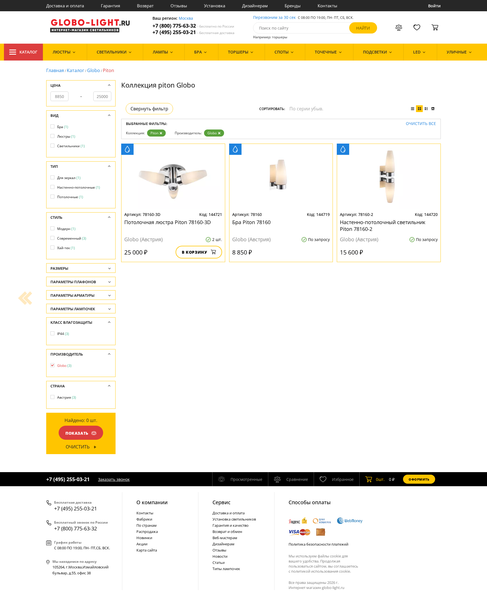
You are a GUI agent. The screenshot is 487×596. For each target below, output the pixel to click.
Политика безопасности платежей (318, 544)
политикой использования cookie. (321, 571)
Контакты (327, 5)
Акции (141, 543)
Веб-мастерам (224, 537)
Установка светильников (234, 519)
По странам (146, 525)
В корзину (194, 252)
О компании (152, 502)
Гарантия (110, 5)
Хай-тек (66, 247)
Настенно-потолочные (78, 187)
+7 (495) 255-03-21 (193, 32)
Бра (62, 126)
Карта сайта (146, 550)
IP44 (63, 333)
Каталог (28, 52)
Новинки (144, 537)
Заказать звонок (114, 479)
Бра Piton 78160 (251, 222)
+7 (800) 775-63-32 (193, 26)
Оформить (419, 479)
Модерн (66, 228)
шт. (380, 479)
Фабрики (144, 519)
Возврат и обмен (227, 531)
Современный (71, 238)
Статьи (218, 562)
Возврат (145, 5)
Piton (154, 133)
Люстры (66, 136)
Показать (76, 433)
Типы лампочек (226, 568)
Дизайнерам (255, 5)
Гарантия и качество (230, 525)
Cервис (221, 502)
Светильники (71, 146)
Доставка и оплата (65, 5)
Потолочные (70, 197)
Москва (186, 18)
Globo (93, 70)
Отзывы (179, 5)
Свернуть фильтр (149, 109)
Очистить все (421, 123)
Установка (214, 5)
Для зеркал (69, 177)
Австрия (66, 397)
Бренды (293, 5)
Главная (55, 70)
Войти (434, 5)
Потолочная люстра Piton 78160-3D (167, 222)
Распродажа (147, 531)
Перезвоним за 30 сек (274, 17)
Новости (219, 556)
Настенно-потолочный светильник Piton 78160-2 (382, 225)
